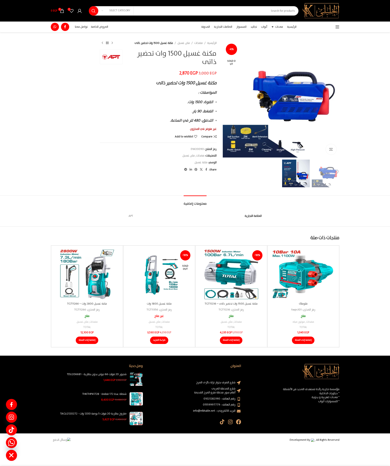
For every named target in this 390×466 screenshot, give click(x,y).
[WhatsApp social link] (55, 27)
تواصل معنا (81, 27)
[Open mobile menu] (337, 27)
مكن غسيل (183, 43)
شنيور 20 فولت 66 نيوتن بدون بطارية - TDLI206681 (97, 374)
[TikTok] (11, 429)
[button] (303, 340)
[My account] (80, 11)
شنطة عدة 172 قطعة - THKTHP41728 (104, 394)
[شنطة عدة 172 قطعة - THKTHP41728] (136, 398)
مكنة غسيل (200, 162)
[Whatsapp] (11, 442)
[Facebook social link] (65, 27)
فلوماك (303, 304)
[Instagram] (230, 421)
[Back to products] (107, 43)
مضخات (198, 43)
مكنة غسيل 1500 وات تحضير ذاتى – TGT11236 (231, 304)
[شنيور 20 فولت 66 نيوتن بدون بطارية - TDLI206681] (136, 379)
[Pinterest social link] (196, 169)
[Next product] (102, 43)
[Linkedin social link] (190, 169)
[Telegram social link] (185, 169)
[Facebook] (238, 421)
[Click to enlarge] (331, 149)
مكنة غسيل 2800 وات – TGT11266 (87, 304)
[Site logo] (321, 10)
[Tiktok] (222, 421)
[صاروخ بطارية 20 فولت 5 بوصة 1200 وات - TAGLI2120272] (136, 418)
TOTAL (303, 327)
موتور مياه (299, 322)
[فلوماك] (303, 274)
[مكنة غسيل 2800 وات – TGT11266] (87, 274)
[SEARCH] (93, 11)
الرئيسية (212, 43)
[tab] (195, 201)
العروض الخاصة (99, 27)
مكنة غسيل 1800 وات (159, 304)
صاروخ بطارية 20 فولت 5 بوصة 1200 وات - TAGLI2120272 (93, 414)
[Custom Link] (11, 404)
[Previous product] (112, 43)
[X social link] (201, 169)
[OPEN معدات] (272, 27)
